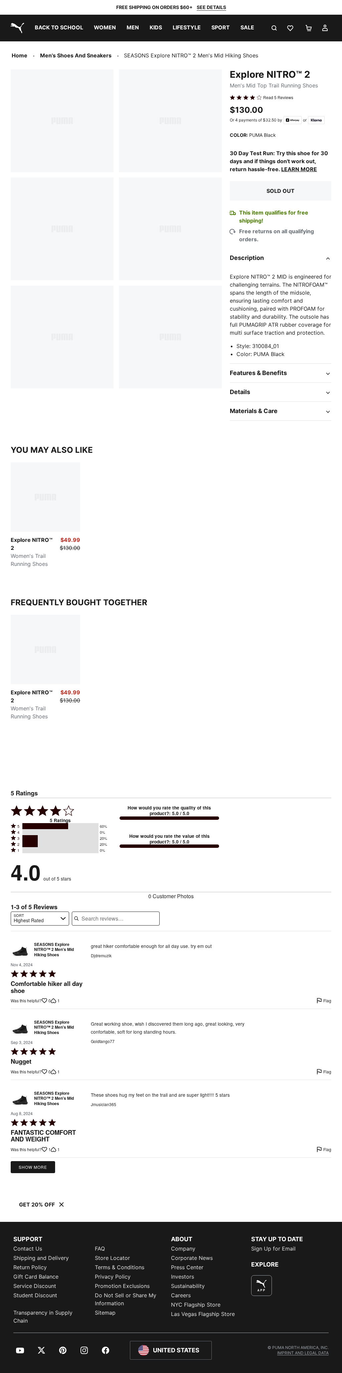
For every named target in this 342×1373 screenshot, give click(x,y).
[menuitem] (59, 28)
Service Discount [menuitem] (34, 1286)
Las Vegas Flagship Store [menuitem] (203, 1314)
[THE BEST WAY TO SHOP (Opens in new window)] (261, 1285)
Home (19, 55)
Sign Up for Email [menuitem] (273, 1248)
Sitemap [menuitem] (105, 1312)
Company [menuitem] (183, 1248)
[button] (60, 826)
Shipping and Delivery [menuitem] (41, 1258)
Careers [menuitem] (181, 1295)
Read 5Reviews (278, 97)
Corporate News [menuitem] (192, 1258)
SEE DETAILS (211, 7)
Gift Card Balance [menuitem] (35, 1276)
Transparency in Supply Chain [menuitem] (42, 1316)
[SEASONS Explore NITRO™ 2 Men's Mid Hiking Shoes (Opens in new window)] (20, 951)
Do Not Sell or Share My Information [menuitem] (125, 1299)
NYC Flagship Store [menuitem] (195, 1304)
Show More (33, 1167)
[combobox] (40, 919)
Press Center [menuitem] (187, 1267)
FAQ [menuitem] (100, 1248)
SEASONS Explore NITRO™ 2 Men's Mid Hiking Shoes (54, 950)
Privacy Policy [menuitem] (113, 1276)
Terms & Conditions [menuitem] (119, 1267)
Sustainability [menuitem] (188, 1286)
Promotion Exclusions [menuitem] (122, 1286)
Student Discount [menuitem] (35, 1295)
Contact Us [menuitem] (27, 1248)
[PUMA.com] (16, 28)
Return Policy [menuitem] (30, 1267)
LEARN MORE (299, 169)
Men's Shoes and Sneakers (76, 55)
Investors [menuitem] (182, 1276)
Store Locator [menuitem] (112, 1258)
